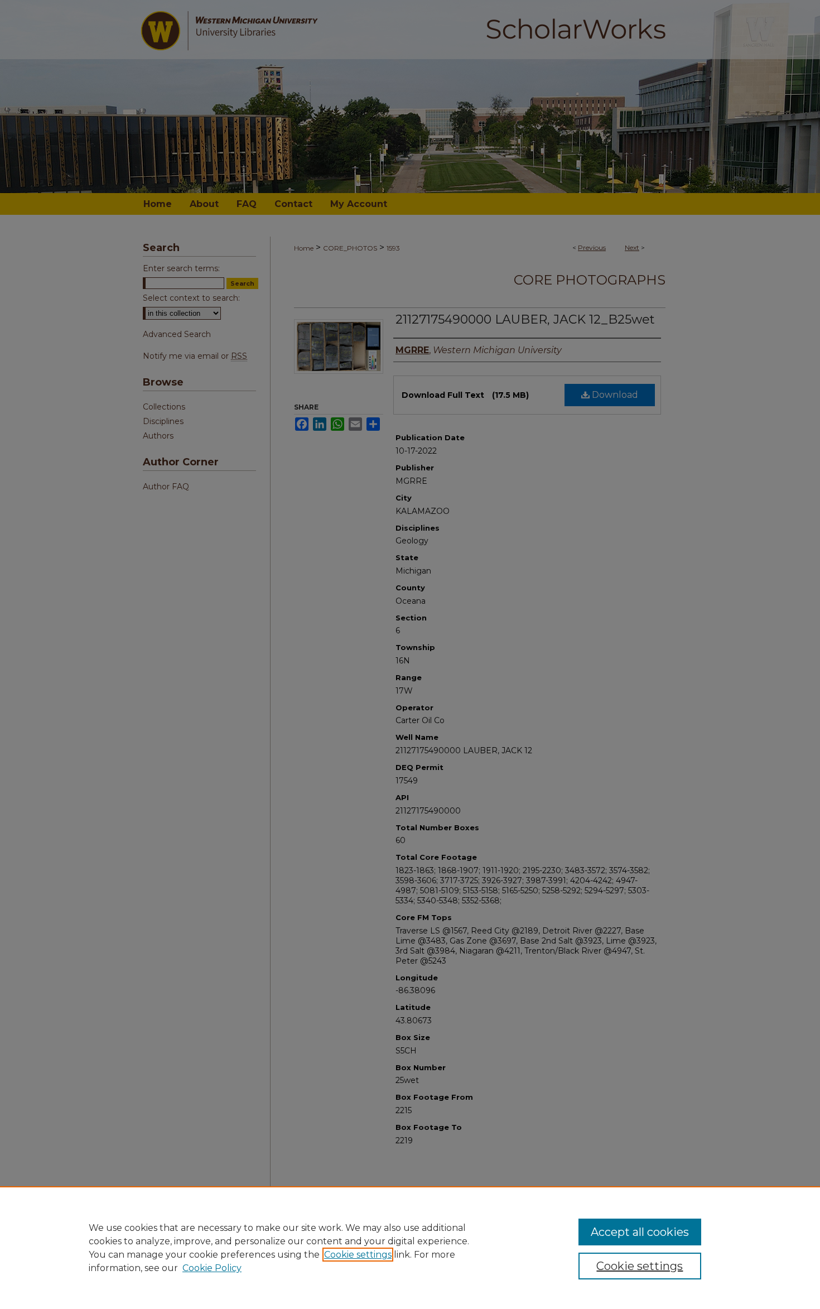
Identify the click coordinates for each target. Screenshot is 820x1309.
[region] (410, 1247)
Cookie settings (358, 1254)
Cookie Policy (212, 1268)
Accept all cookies (640, 1232)
